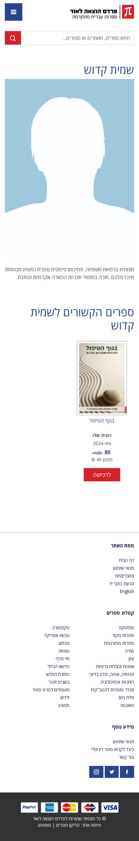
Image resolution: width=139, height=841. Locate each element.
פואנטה (127, 705)
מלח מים (126, 697)
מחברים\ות (124, 576)
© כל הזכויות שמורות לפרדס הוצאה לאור (69, 818)
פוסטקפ (126, 627)
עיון (131, 659)
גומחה (64, 651)
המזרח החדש (58, 674)
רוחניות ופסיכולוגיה (117, 682)
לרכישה (102, 474)
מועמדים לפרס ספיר (51, 690)
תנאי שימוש (123, 568)
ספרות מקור (123, 635)
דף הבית (126, 560)
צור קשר (126, 757)
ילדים (65, 697)
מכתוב (64, 643)
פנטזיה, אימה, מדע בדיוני (111, 674)
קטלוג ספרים (120, 613)
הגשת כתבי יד (121, 583)
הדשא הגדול (59, 666)
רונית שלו (102, 435)
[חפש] (13, 38)
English (127, 591)
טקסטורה (61, 627)
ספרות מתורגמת (119, 643)
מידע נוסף (123, 727)
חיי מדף (63, 659)
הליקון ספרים (68, 825)
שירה (129, 651)
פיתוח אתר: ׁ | (69, 825)
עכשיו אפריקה (57, 635)
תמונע (64, 705)
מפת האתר (122, 545)
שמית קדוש (109, 69)
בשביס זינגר (59, 682)
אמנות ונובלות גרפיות (115, 666)
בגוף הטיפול (101, 421)
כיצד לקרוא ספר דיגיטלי (112, 749)
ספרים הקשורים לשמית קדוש (82, 319)
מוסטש (44, 825)
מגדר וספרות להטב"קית (112, 690)
